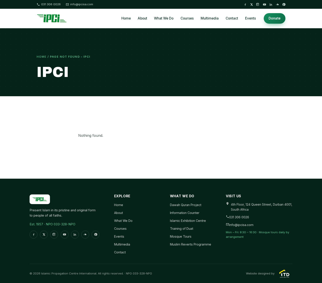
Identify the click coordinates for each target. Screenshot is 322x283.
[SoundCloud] (277, 4)
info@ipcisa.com (81, 4)
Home (126, 18)
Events (250, 18)
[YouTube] (264, 4)
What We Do (163, 18)
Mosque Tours (180, 236)
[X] (251, 4)
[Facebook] (245, 4)
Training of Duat (181, 228)
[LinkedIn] (270, 4)
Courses (187, 18)
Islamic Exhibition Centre (188, 220)
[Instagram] (258, 4)
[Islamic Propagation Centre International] (52, 18)
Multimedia (210, 18)
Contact (232, 18)
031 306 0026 (51, 4)
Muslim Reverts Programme (190, 244)
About (142, 18)
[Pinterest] (283, 4)
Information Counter (184, 213)
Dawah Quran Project (185, 205)
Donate (275, 18)
